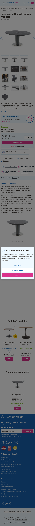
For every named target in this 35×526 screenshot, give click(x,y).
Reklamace (4, 484)
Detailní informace (17, 111)
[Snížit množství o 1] (24, 137)
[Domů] (2, 8)
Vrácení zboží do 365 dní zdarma (26, 172)
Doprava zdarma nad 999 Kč (10, 172)
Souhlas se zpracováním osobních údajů (13, 491)
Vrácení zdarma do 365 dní (9, 461)
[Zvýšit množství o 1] (30, 137)
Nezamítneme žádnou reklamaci (26, 166)
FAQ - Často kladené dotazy (9, 495)
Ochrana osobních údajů (8, 488)
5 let (18, 285)
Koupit (17, 408)
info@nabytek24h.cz (16, 422)
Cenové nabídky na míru (8, 473)
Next (32, 38)
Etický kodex (5, 493)
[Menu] (3, 2)
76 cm (18, 316)
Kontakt (3, 481)
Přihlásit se (26, 430)
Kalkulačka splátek (18, 146)
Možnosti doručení (9, 131)
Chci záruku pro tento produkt (11, 120)
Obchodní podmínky (7, 486)
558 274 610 (14, 416)
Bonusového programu (21, 152)
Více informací (17, 265)
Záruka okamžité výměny (8, 471)
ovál (21, 281)
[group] (20, 343)
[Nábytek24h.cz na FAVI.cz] (4, 448)
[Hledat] (23, 3)
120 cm (19, 306)
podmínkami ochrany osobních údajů (11, 435)
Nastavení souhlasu (16, 270)
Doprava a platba (6, 459)
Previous (1, 38)
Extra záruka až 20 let (11, 167)
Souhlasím (17, 275)
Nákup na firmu (6, 456)
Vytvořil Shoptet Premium (13, 522)
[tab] (6, 178)
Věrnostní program (6, 468)
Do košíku (18, 142)
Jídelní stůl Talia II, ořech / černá (20, 342)
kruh (18, 281)
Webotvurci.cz (26, 522)
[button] (4, 358)
